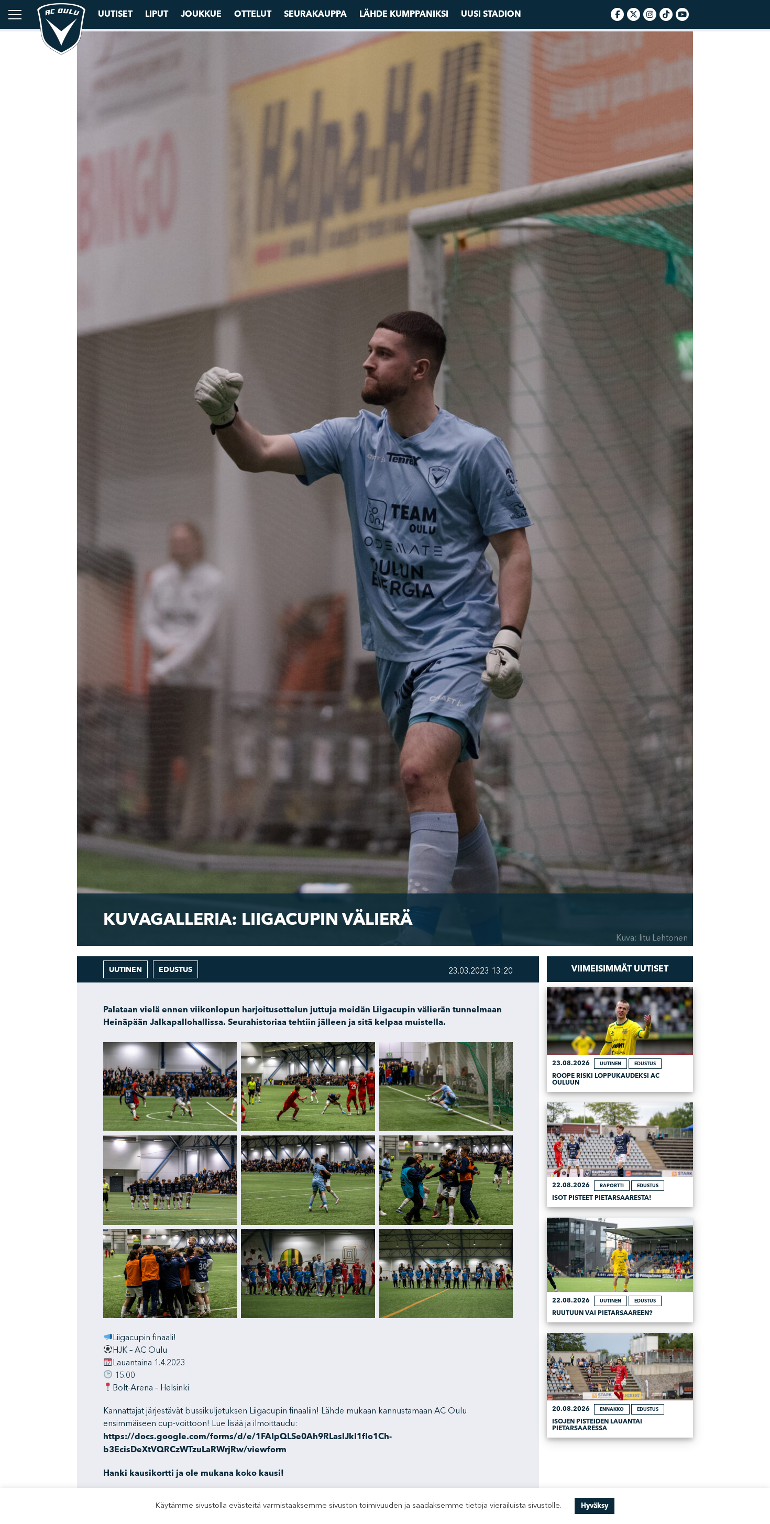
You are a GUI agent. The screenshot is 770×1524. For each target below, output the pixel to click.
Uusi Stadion (491, 14)
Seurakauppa (315, 14)
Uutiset (115, 14)
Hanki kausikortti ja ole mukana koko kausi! (193, 1473)
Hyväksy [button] (594, 1505)
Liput (156, 14)
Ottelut (252, 14)
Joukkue (201, 14)
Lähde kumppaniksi (403, 14)
